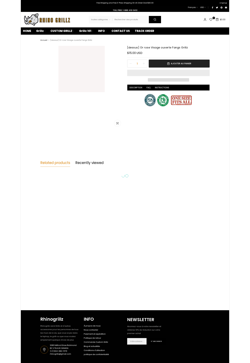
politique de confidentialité (96, 354)
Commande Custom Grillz (96, 342)
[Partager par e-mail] (226, 7)
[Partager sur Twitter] (217, 7)
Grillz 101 (85, 31)
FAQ (149, 87)
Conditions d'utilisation (94, 350)
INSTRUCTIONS (162, 87)
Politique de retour (92, 338)
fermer (27, 3)
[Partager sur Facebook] (212, 7)
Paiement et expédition (95, 334)
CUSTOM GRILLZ (61, 31)
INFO (101, 31)
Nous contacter (91, 329)
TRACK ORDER (144, 31)
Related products (55, 162)
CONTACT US (121, 31)
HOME (27, 31)
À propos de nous (92, 325)
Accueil (43, 40)
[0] (211, 19)
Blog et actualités (92, 346)
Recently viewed (89, 162)
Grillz (40, 31)
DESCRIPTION (135, 87)
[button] (168, 73)
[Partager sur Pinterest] (221, 7)
